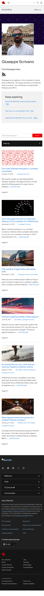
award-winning (22, 516)
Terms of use (27, 581)
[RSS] (4, 74)
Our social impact (28, 529)
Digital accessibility (28, 584)
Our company (6, 521)
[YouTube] (8, 469)
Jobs (24, 533)
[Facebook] (13, 469)
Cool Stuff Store (28, 567)
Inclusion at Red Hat (7, 567)
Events (4, 562)
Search (37, 135)
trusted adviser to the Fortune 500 (14, 511)
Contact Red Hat (7, 565)
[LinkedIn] (3, 469)
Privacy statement (7, 581)
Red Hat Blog (7, 10)
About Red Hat (6, 560)
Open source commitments (32, 525)
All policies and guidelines (9, 584)
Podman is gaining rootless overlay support (20, 317)
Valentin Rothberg (29, 370)
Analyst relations (7, 533)
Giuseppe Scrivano (23, 174)
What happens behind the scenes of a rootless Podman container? (18, 418)
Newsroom (26, 521)
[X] (18, 469)
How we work (6, 525)
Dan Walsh (34, 274)
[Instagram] (23, 469)
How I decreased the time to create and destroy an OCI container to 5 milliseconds (20, 220)
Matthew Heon (22, 423)
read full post (15, 187)
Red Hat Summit (6, 570)
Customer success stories (10, 529)
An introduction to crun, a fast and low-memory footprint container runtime (18, 365)
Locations (26, 562)
